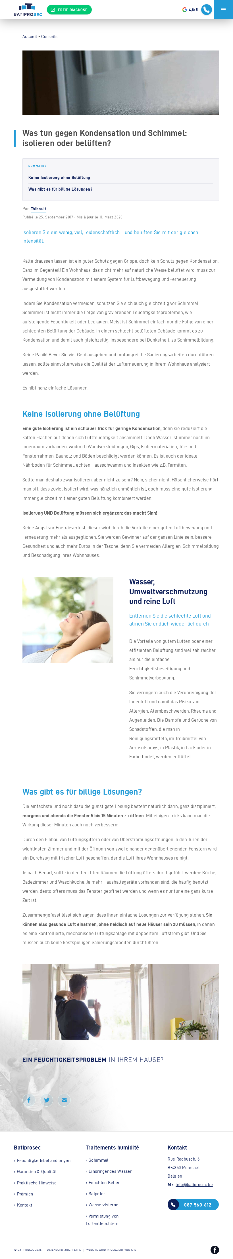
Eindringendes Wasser (110, 1171)
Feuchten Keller (104, 1182)
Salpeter (97, 1193)
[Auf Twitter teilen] (46, 1100)
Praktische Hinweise (37, 1182)
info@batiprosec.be (194, 1184)
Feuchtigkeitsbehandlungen (44, 1160)
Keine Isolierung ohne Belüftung (59, 177)
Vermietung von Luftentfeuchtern (102, 1220)
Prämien (25, 1193)
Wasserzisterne (103, 1204)
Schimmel (98, 1160)
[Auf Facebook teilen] (29, 1100)
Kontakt (24, 1205)
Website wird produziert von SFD (111, 1250)
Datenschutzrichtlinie (64, 1250)
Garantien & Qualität (37, 1171)
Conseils (49, 36)
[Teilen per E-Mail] (64, 1100)
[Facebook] (215, 1251)
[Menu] (223, 9)
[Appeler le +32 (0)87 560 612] (206, 9)
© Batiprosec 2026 (27, 1250)
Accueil (29, 36)
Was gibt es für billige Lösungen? (60, 189)
